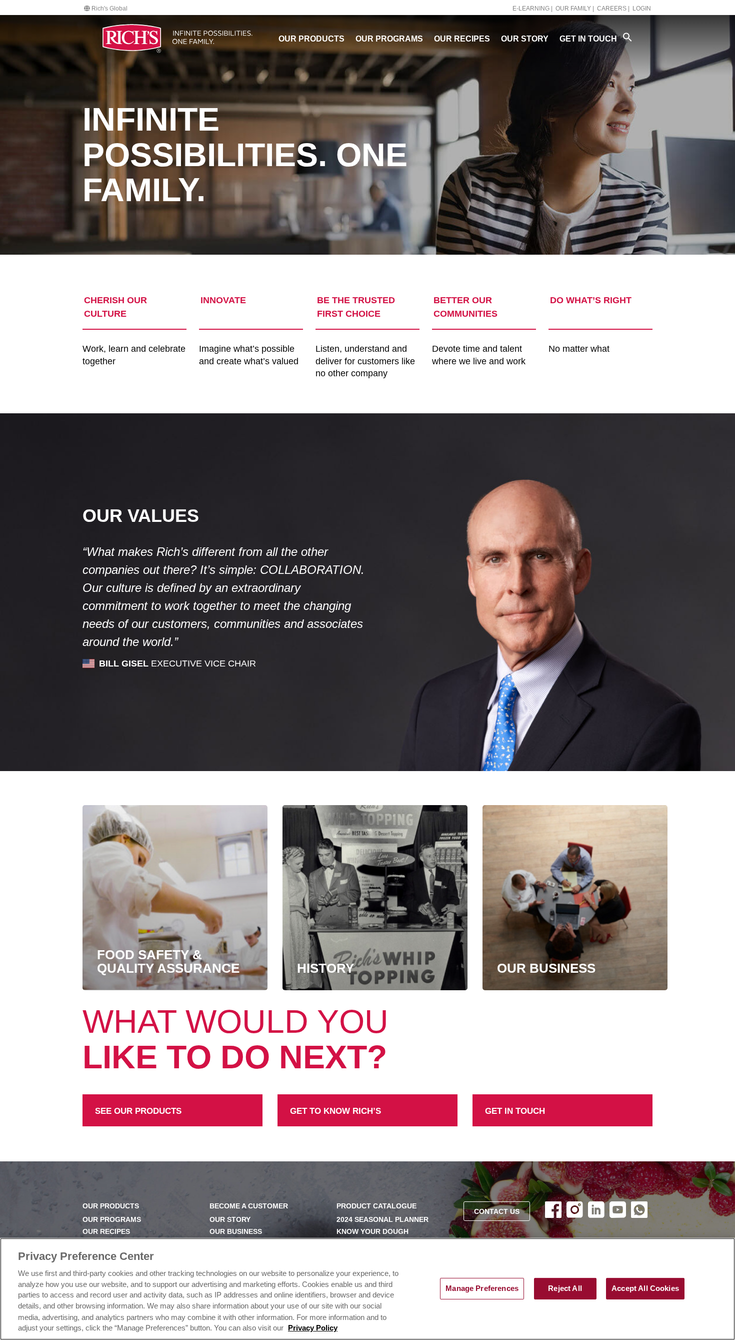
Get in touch (496, 1101)
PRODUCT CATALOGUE (376, 1206)
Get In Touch (588, 39)
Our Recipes (462, 39)
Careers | (613, 8)
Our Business (236, 1231)
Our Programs (389, 39)
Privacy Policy (313, 1328)
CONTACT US (497, 1211)
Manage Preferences (482, 1288)
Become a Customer (249, 1206)
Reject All (565, 1288)
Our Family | (575, 8)
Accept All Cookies (645, 1288)
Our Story (524, 39)
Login (641, 8)
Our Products (311, 39)
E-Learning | (532, 8)
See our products (116, 1101)
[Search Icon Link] (627, 37)
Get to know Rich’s (315, 1101)
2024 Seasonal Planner (382, 1219)
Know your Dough (372, 1231)
